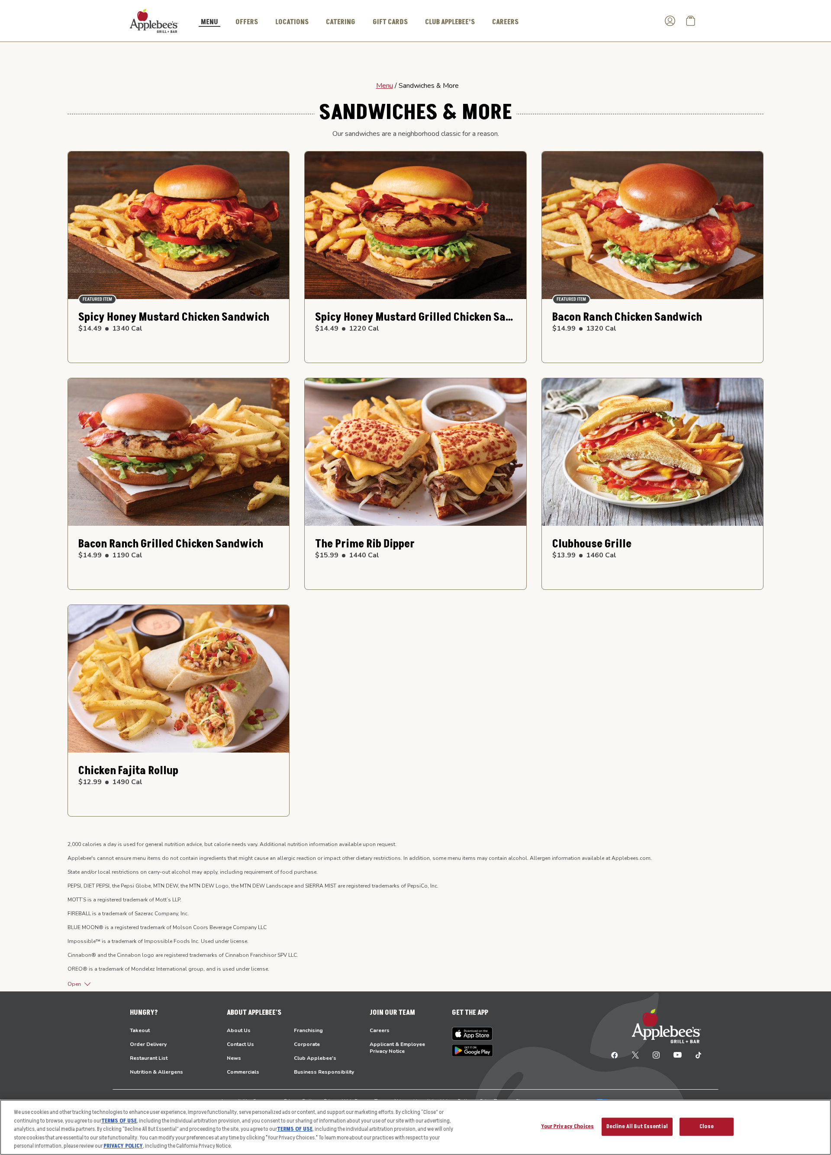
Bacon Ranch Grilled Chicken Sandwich (170, 544)
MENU (209, 22)
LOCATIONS (292, 22)
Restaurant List (148, 1058)
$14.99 (584, 328)
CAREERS (505, 22)
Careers (380, 1030)
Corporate (307, 1044)
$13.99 (584, 555)
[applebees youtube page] (678, 1054)
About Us (239, 1030)
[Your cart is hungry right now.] (690, 20)
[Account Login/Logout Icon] (670, 20)
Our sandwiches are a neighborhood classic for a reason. (415, 133)
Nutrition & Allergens (156, 1071)
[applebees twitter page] (635, 1054)
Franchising (308, 1030)
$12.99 (110, 782)
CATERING (340, 22)
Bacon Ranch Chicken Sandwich (627, 317)
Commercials (243, 1071)
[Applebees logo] (154, 20)
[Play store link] (472, 1050)
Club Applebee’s (450, 22)
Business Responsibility (324, 1071)
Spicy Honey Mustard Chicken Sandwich (173, 317)
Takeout (140, 1030)
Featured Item (97, 299)
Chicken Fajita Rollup (128, 771)
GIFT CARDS (390, 22)
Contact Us (240, 1044)
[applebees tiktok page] (695, 1054)
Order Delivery (148, 1044)
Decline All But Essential (637, 1126)
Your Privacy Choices (567, 1126)
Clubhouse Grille (591, 544)
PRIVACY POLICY (123, 1146)
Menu (384, 85)
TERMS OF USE (119, 1121)
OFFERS (246, 22)
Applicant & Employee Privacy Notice (397, 1048)
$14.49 (110, 328)
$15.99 (347, 555)
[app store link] (472, 1034)
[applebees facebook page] (614, 1054)
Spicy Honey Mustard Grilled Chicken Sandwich (415, 317)
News (234, 1058)
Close (706, 1126)
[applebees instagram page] (656, 1054)
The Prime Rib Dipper (365, 544)
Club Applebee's (315, 1058)
